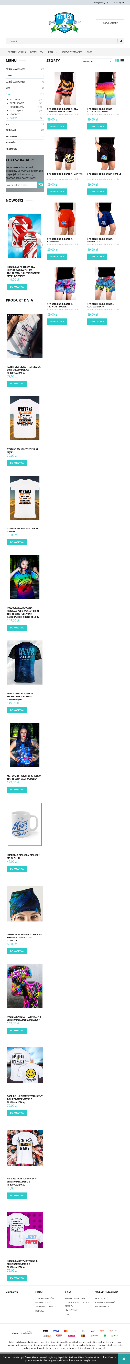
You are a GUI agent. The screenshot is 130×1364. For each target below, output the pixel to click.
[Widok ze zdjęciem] (117, 60)
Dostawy (39, 1311)
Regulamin (100, 1298)
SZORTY (13, 118)
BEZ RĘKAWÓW (17, 103)
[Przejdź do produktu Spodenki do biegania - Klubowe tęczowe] (105, 88)
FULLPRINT (15, 99)
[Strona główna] (64, 23)
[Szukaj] (120, 41)
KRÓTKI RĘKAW (17, 106)
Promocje (11, 148)
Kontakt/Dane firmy (75, 1298)
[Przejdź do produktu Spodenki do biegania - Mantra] (65, 153)
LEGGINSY (15, 114)
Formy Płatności (43, 1302)
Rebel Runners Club (69, 114)
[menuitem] (17, 52)
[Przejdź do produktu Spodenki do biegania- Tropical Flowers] (65, 283)
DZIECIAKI (11, 130)
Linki (67, 1314)
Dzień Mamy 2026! (15, 69)
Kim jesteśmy (71, 1310)
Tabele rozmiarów (44, 1298)
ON (7, 123)
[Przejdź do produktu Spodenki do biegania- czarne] (105, 153)
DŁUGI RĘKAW (16, 110)
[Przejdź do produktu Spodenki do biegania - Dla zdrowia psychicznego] (65, 88)
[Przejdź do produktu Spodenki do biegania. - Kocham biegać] (105, 283)
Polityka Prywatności (105, 1302)
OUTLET (10, 75)
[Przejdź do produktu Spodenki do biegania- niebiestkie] (105, 218)
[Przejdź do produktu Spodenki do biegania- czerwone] (65, 218)
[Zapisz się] (40, 185)
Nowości (11, 142)
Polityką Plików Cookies (81, 1357)
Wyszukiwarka (102, 1306)
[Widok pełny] (122, 60)
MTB (8, 88)
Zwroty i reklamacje (45, 1306)
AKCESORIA (11, 136)
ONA (8, 94)
